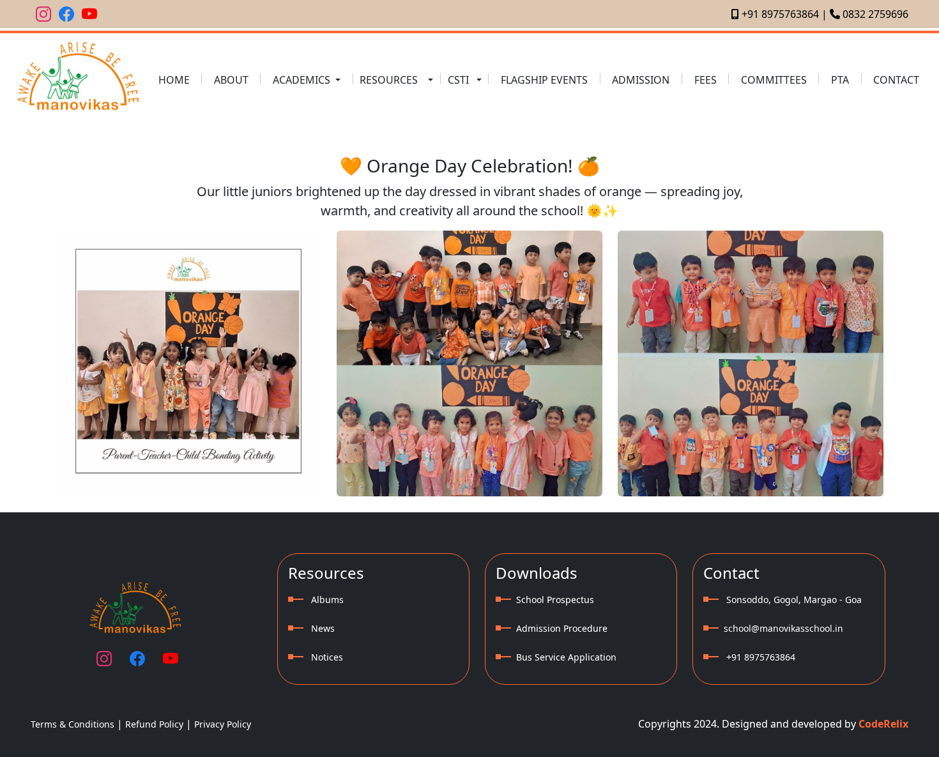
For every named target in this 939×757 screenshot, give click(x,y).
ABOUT (231, 80)
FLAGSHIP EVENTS (544, 80)
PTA (840, 80)
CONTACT (896, 80)
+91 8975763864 (779, 14)
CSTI (458, 80)
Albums (327, 599)
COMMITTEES (774, 80)
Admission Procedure (561, 628)
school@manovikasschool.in (783, 628)
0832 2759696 (874, 14)
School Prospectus (555, 599)
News (323, 628)
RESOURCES (389, 80)
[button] (429, 80)
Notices (327, 657)
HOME (174, 80)
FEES (705, 80)
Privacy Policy (222, 724)
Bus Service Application (566, 657)
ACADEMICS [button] (303, 80)
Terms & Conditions (72, 724)
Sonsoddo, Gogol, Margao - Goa (794, 599)
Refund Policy (154, 724)
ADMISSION (640, 80)
